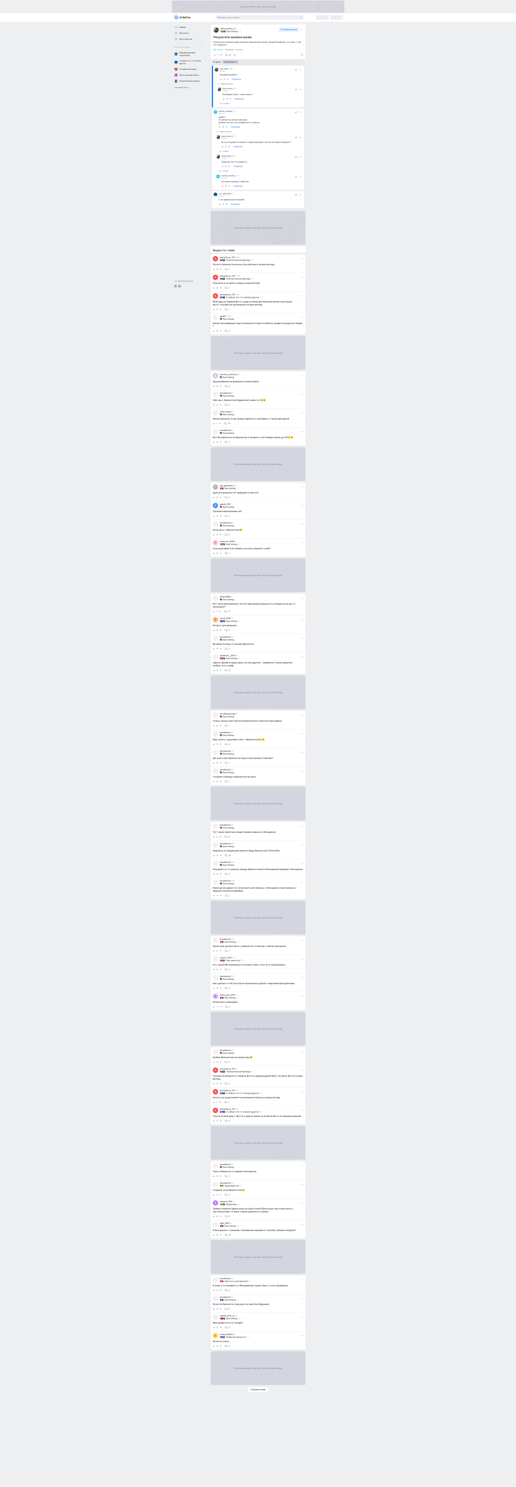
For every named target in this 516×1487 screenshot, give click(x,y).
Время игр (231, 1204)
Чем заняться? (233, 960)
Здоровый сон (231, 1186)
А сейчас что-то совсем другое (242, 297)
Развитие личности (236, 1337)
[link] (258, 263)
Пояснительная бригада (238, 260)
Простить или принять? (236, 1281)
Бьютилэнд (232, 31)
